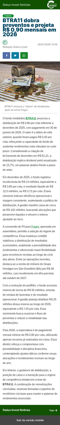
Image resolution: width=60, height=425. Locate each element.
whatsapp (24, 55)
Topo (51, 410)
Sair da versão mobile (30, 420)
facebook (6, 55)
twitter (15, 55)
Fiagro (8, 16)
